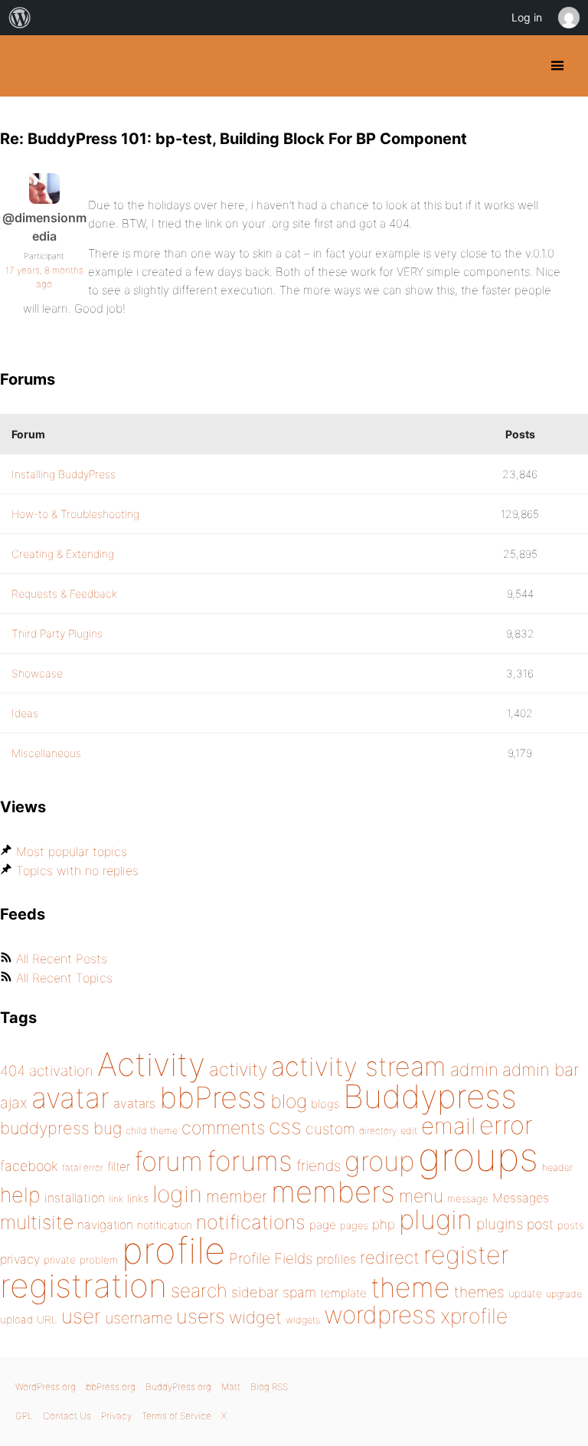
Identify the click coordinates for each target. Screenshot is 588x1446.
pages (354, 1225)
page (322, 1225)
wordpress (380, 1315)
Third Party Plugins (57, 633)
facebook (29, 1166)
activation (61, 1071)
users (200, 1316)
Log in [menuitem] (526, 17)
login (177, 1194)
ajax (14, 1103)
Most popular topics (71, 851)
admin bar (540, 1069)
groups (478, 1156)
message (467, 1198)
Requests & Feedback (64, 593)
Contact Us (67, 1415)
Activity (151, 1064)
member (236, 1196)
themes (479, 1292)
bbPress (212, 1097)
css (285, 1126)
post (540, 1224)
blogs (325, 1104)
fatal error (82, 1167)
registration (83, 1285)
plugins (499, 1224)
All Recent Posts (61, 958)
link (116, 1199)
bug (107, 1128)
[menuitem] (20, 17)
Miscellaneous (46, 752)
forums (249, 1161)
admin (474, 1069)
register (466, 1255)
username (138, 1318)
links (138, 1198)
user (81, 1316)
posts (570, 1225)
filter (118, 1166)
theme (410, 1287)
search (199, 1290)
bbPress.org (111, 1386)
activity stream (358, 1066)
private (60, 1260)
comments (223, 1127)
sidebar (255, 1292)
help (20, 1195)
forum (168, 1161)
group (379, 1161)
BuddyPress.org (25, 66)
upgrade (564, 1294)
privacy (20, 1259)
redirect (390, 1257)
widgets (303, 1320)
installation (74, 1197)
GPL (24, 1415)
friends (318, 1165)
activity (238, 1069)
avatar (70, 1097)
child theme (152, 1130)
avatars (134, 1103)
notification (164, 1225)
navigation (105, 1225)
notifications (250, 1222)
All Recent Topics (64, 977)
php (383, 1224)
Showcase (37, 673)
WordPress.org (45, 1386)
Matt (230, 1386)
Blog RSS (269, 1386)
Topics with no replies (77, 870)
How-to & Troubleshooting (75, 513)
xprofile (474, 1315)
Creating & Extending (62, 553)
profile (173, 1250)
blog (288, 1101)
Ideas (24, 713)
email (448, 1125)
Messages (520, 1197)
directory (378, 1130)
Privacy (116, 1415)
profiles (336, 1259)
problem (99, 1260)
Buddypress (430, 1096)
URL (47, 1319)
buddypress (45, 1128)
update (525, 1293)
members (333, 1191)
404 (12, 1071)
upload (16, 1319)
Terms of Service (176, 1415)
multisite (37, 1222)
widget (255, 1317)
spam (299, 1292)
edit (408, 1130)
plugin (435, 1219)
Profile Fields (270, 1258)
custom (330, 1129)
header (557, 1167)
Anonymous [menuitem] (568, 17)
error (506, 1125)
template (343, 1293)
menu (421, 1196)
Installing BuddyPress (63, 473)
